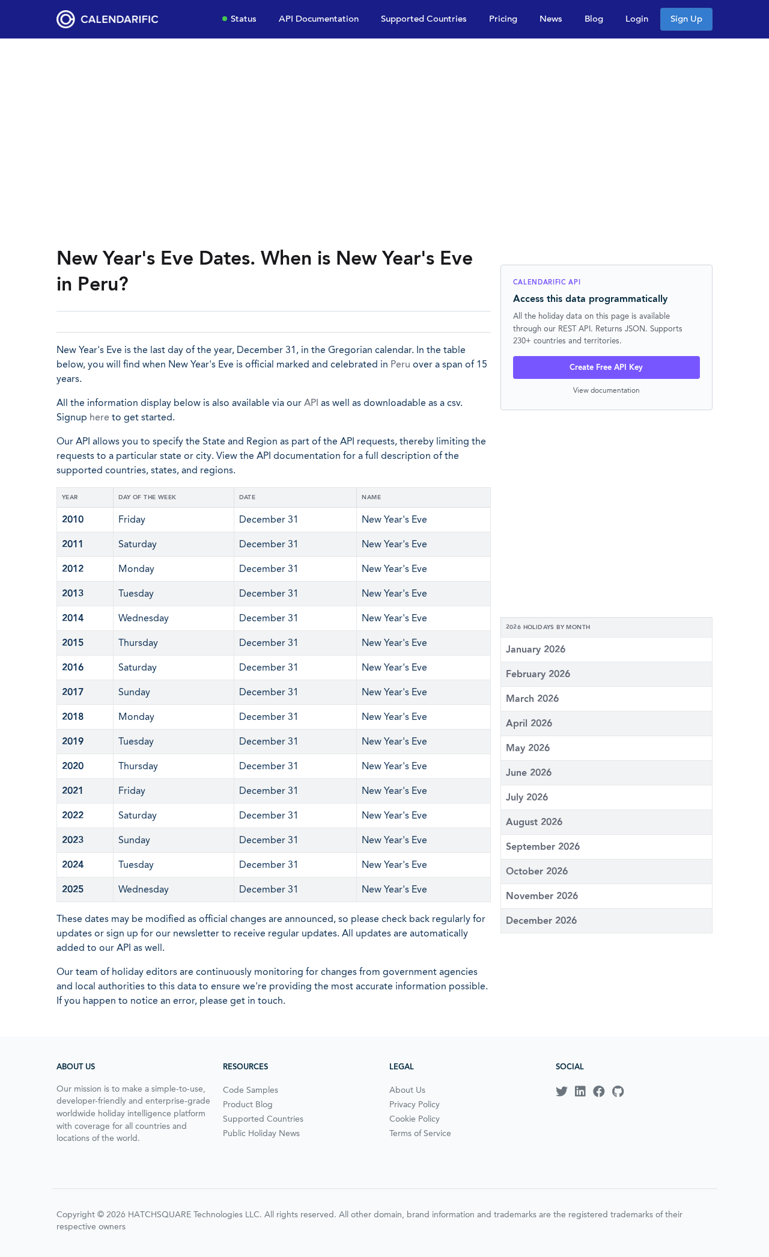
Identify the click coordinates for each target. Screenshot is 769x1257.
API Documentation (319, 18)
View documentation (606, 390)
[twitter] (562, 1091)
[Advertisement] (384, 142)
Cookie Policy (414, 1118)
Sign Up (686, 18)
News (551, 18)
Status (244, 18)
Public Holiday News (261, 1133)
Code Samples (250, 1090)
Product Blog (248, 1104)
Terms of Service (420, 1133)
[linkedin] (580, 1091)
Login (636, 18)
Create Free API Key (606, 367)
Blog (594, 18)
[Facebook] (599, 1091)
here (99, 417)
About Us (407, 1090)
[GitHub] (618, 1091)
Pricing (503, 18)
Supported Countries (424, 18)
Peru (400, 364)
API (311, 402)
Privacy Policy (414, 1104)
